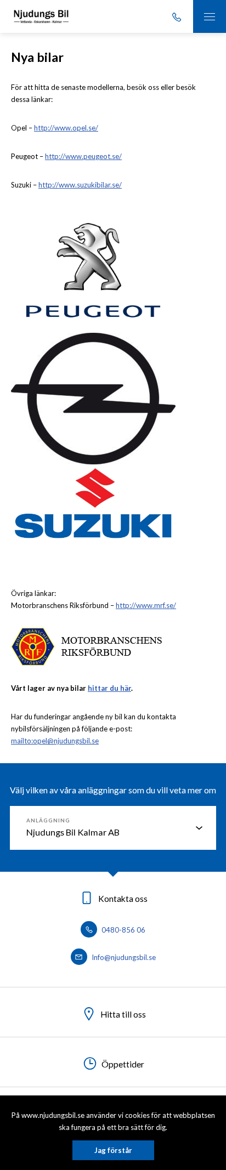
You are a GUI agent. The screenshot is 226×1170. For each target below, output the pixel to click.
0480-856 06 (122, 929)
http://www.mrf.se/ (146, 605)
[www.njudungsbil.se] (41, 16)
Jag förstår (113, 1150)
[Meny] (209, 16)
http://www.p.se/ (83, 156)
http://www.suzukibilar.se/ (80, 184)
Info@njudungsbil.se (123, 957)
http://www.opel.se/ (66, 127)
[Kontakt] (176, 16)
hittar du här (109, 688)
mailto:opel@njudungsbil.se (55, 740)
